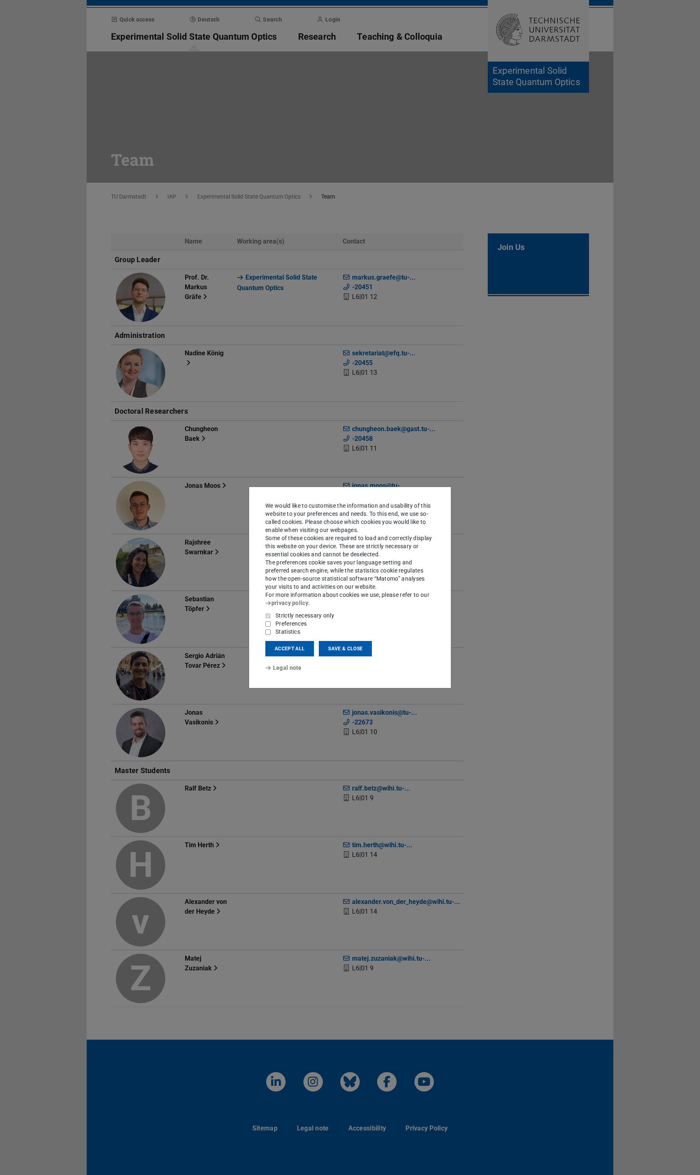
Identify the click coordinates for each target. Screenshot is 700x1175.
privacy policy (289, 603)
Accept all (290, 649)
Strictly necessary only (304, 615)
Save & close (345, 649)
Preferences (291, 623)
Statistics (287, 631)
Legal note (287, 667)
